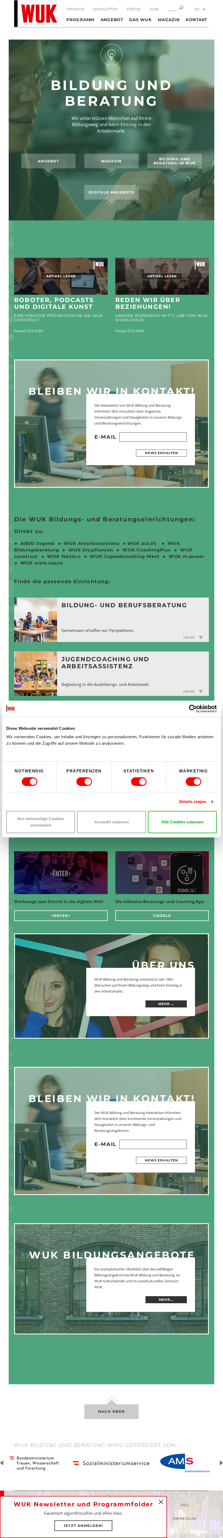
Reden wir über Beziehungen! (147, 303)
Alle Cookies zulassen (182, 822)
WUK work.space (41, 563)
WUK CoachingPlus (146, 550)
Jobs (154, 9)
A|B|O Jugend (37, 543)
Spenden (75, 9)
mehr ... (166, 1004)
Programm (80, 19)
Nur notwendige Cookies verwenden (40, 821)
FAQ (185, 1505)
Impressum (184, 1518)
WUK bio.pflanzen (90, 550)
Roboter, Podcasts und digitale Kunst (54, 303)
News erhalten (161, 453)
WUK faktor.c (63, 556)
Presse (134, 9)
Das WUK (140, 19)
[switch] (84, 781)
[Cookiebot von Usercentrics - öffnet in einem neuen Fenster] (193, 709)
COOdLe (162, 915)
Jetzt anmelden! (83, 1525)
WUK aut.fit (142, 543)
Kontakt (196, 19)
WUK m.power (187, 556)
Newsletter (105, 9)
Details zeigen (192, 801)
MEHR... (166, 1300)
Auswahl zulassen (111, 822)
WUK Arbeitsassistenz (91, 543)
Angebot (112, 19)
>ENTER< (60, 915)
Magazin (168, 19)
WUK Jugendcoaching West (123, 556)
